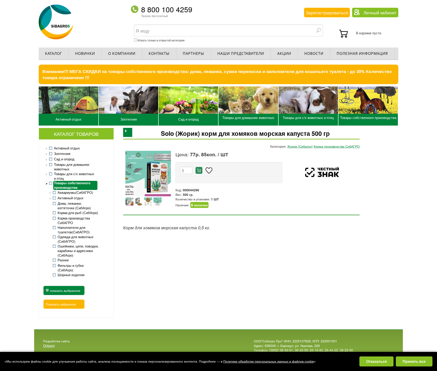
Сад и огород (188, 119)
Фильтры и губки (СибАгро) (71, 267)
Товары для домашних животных (248, 117)
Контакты (159, 53)
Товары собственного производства (368, 117)
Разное (63, 260)
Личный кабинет (379, 12)
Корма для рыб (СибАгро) (78, 212)
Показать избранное (61, 304)
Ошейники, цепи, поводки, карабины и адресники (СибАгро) (78, 250)
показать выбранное (64, 290)
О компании (121, 53)
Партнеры (193, 53)
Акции (284, 53)
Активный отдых (68, 119)
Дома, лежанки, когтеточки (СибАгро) (74, 205)
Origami (49, 345)
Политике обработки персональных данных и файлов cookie (268, 361)
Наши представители (240, 53)
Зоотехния (128, 119)
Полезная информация (362, 53)
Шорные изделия (71, 275)
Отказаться (376, 361)
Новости (313, 53)
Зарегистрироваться (327, 12)
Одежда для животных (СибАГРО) (76, 239)
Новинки (85, 53)
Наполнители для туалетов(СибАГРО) (74, 229)
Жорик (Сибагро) (300, 146)
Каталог (53, 53)
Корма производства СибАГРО (74, 220)
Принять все (414, 361)
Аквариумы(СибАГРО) (75, 192)
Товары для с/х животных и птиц (308, 117)
